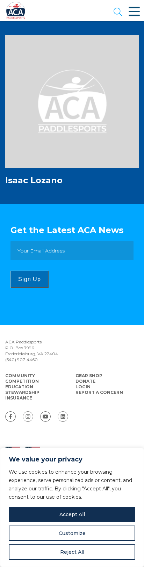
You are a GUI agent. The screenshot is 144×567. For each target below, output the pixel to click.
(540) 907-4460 (21, 359)
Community (20, 375)
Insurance (18, 398)
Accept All (72, 514)
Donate (85, 381)
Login (83, 386)
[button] (117, 12)
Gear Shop (88, 375)
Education (19, 386)
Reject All (72, 552)
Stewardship (22, 392)
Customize (72, 533)
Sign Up (29, 279)
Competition (22, 381)
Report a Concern (99, 392)
